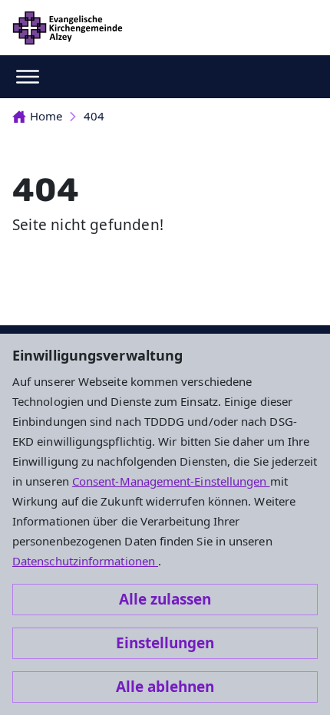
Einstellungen (165, 643)
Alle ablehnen (165, 687)
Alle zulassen (165, 599)
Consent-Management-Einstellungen (171, 481)
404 (94, 116)
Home (46, 116)
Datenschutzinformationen (85, 560)
